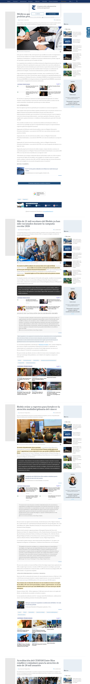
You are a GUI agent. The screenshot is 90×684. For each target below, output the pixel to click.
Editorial (37, 1)
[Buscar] (79, 1)
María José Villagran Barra (25, 229)
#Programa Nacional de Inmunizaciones (48, 360)
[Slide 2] (72, 107)
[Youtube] (57, 205)
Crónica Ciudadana (53, 1)
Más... (70, 1)
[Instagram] (48, 205)
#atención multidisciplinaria (52, 612)
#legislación (25, 199)
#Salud (19, 199)
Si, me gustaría (52, 13)
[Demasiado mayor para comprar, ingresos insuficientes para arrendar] (73, 88)
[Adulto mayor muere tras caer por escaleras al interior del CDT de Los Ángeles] (68, 34)
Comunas (15, 1)
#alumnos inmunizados (30, 362)
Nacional (30, 1)
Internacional (23, 1)
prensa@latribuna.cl (48, 211)
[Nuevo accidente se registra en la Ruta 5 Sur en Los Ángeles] (68, 40)
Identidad (44, 1)
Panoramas (63, 1)
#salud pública (36, 360)
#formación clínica (21, 614)
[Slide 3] (73, 107)
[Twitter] (39, 205)
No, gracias (37, 13)
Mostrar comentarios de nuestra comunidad (40, 183)
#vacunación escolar (27, 360)
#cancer (19, 612)
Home (8, 1)
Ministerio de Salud (43, 344)
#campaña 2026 (21, 362)
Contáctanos (39, 215)
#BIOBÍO (19, 360)
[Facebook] (30, 205)
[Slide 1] (71, 107)
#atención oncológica (40, 612)
